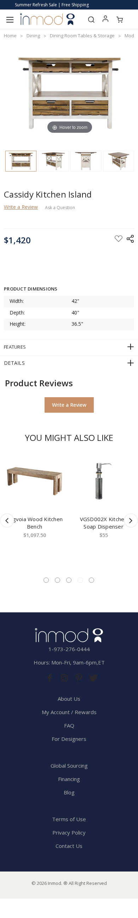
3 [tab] (68, 580)
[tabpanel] (34, 510)
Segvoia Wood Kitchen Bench (34, 523)
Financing (69, 778)
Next (131, 520)
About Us (69, 698)
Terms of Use (69, 819)
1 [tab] (46, 580)
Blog (69, 792)
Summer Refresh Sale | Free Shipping (52, 5)
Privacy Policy (69, 832)
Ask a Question (60, 208)
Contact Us (69, 845)
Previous (7, 520)
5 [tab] (91, 580)
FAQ (69, 725)
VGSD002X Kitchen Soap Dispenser (103, 523)
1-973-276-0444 (69, 648)
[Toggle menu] (9, 19)
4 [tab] (80, 580)
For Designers (69, 738)
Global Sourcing (69, 765)
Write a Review (21, 207)
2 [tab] (57, 580)
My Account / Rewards (69, 712)
